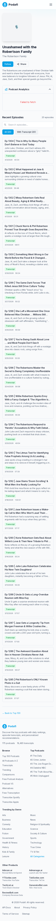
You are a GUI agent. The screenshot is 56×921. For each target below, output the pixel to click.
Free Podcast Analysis (12, 779)
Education (7, 829)
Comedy (6, 824)
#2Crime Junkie (38, 760)
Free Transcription (11, 793)
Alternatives (7, 788)
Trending (6, 770)
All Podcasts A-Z (10, 761)
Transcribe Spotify (11, 797)
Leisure (5, 856)
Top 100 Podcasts (10, 756)
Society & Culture (38, 833)
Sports (33, 838)
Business (6, 820)
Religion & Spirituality (40, 824)
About (17, 907)
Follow (8, 64)
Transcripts (7, 765)
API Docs (6, 907)
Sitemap (26, 914)
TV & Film (34, 852)
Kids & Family (8, 852)
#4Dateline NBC (38, 768)
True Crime (35, 847)
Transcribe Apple (10, 802)
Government (8, 838)
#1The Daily (36, 756)
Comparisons (8, 774)
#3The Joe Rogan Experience (42, 764)
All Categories (37, 856)
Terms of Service (10, 914)
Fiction (5, 833)
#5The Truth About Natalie (42, 772)
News (33, 820)
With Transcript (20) (26, 132)
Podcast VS (7, 783)
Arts (4, 815)
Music (33, 815)
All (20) (8, 132)
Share (23, 64)
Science (34, 829)
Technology (36, 842)
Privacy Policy (30, 907)
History (5, 847)
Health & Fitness (9, 842)
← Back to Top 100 (11, 713)
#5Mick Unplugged (39, 776)
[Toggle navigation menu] (51, 4)
